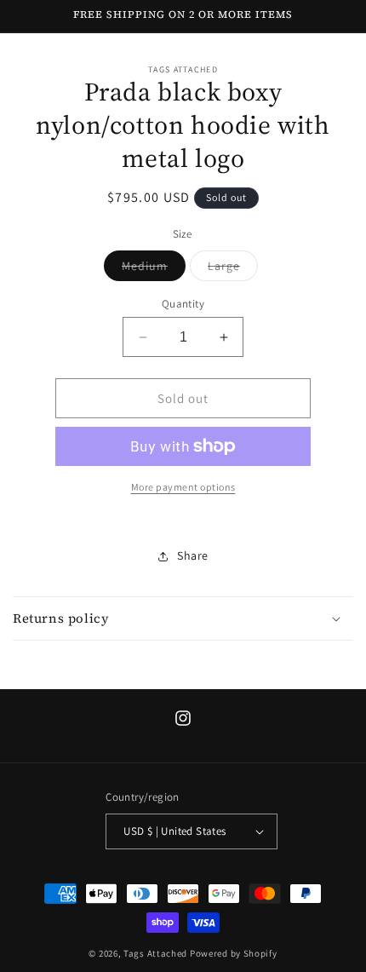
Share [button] (193, 555)
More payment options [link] (183, 486)
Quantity (183, 303)
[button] (183, 618)
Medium (154, 269)
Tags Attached (155, 953)
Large (233, 269)
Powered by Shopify (233, 953)
